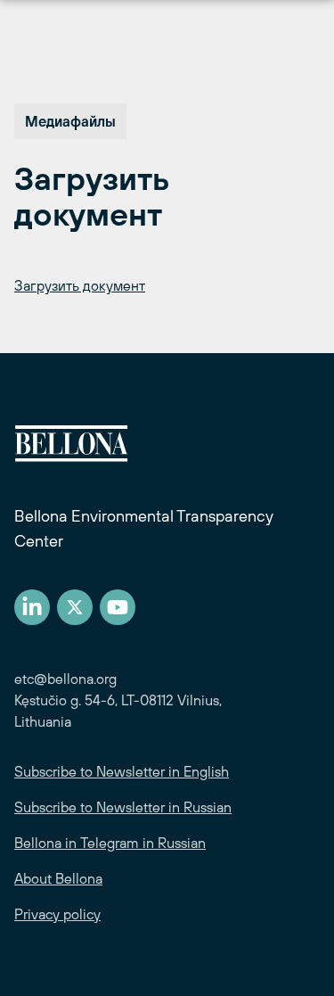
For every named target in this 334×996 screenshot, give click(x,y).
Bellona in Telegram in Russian (110, 843)
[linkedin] (32, 607)
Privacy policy (57, 914)
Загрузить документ (79, 285)
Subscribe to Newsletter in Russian (123, 807)
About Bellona (58, 878)
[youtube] (117, 607)
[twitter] (75, 607)
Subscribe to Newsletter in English (121, 771)
